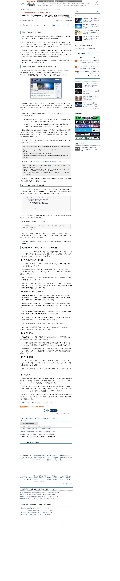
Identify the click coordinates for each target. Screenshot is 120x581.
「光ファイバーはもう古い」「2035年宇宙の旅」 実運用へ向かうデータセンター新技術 (91, 104)
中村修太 (58, 20)
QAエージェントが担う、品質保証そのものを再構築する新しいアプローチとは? (91, 32)
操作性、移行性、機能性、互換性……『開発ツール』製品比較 (36, 514)
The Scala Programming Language (36, 100)
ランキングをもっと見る (94, 75)
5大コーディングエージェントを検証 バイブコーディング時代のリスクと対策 (91, 91)
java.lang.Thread (61, 380)
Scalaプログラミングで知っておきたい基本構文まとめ (41, 434)
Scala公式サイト (26, 142)
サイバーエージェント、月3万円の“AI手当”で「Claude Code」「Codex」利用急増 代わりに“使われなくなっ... (26, 459)
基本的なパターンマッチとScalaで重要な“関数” (39, 428)
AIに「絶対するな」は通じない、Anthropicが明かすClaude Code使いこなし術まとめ (90, 85)
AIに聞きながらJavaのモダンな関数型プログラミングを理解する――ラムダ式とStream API (88, 62)
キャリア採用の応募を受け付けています (85, 48)
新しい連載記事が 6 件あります (30, 423)
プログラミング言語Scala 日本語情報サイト (46, 161)
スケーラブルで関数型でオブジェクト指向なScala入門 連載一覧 (39, 418)
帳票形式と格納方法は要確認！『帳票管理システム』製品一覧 (36, 508)
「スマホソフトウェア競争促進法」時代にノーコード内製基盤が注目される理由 (91, 20)
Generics (33, 105)
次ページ (24, 402)
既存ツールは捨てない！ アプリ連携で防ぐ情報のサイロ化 (52, 457)
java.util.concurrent (25, 383)
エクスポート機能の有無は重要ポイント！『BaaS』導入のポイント (37, 512)
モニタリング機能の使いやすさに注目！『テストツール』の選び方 (37, 510)
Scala (24, 70)
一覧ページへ (97, 108)
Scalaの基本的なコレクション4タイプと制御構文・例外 (41, 431)
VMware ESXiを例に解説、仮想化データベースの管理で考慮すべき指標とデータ (91, 38)
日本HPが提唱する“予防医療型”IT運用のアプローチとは (40, 477)
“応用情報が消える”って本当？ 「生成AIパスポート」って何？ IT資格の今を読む (91, 98)
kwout (46, 100)
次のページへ (53, 410)
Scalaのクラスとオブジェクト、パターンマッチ (39, 426)
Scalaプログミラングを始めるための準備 (35, 406)
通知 (38, 25)
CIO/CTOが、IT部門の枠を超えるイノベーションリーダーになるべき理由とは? (91, 26)
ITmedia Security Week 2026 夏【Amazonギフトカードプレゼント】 (89, 149)
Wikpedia (24, 115)
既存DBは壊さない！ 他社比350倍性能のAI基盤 (66, 457)
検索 (98, 11)
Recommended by (62, 483)
